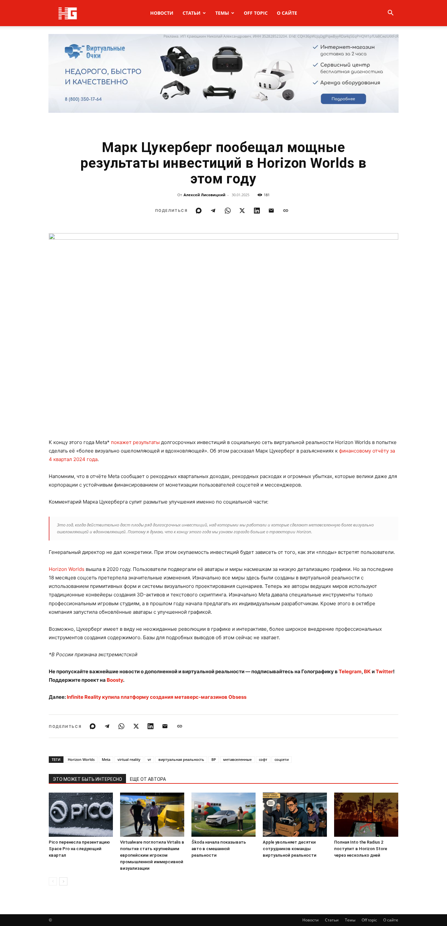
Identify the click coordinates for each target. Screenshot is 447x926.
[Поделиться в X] (242, 210)
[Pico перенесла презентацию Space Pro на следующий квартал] (81, 815)
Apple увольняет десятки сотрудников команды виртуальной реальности (289, 849)
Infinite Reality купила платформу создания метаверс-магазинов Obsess (156, 697)
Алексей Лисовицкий (204, 194)
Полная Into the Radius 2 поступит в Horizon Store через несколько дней (360, 849)
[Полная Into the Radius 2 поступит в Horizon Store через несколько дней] (366, 815)
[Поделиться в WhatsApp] (228, 210)
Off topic (256, 13)
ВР (213, 759)
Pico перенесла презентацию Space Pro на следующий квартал (79, 849)
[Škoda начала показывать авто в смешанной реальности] (223, 815)
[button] (390, 13)
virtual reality (128, 759)
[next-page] (63, 881)
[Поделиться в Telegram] (213, 210)
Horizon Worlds (66, 569)
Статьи (192, 13)
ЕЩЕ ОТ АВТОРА (148, 779)
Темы (222, 13)
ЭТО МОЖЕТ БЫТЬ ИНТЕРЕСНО (87, 779)
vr (149, 759)
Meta (106, 759)
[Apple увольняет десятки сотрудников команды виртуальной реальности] (295, 815)
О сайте (287, 13)
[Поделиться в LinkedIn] (257, 210)
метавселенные (237, 759)
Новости (161, 13)
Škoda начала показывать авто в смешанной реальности (218, 849)
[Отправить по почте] (271, 210)
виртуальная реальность (181, 759)
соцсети (282, 759)
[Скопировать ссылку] (285, 210)
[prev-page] (53, 881)
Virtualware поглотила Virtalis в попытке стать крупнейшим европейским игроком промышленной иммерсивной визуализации (152, 855)
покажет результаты (135, 442)
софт (263, 759)
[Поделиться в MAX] (198, 210)
